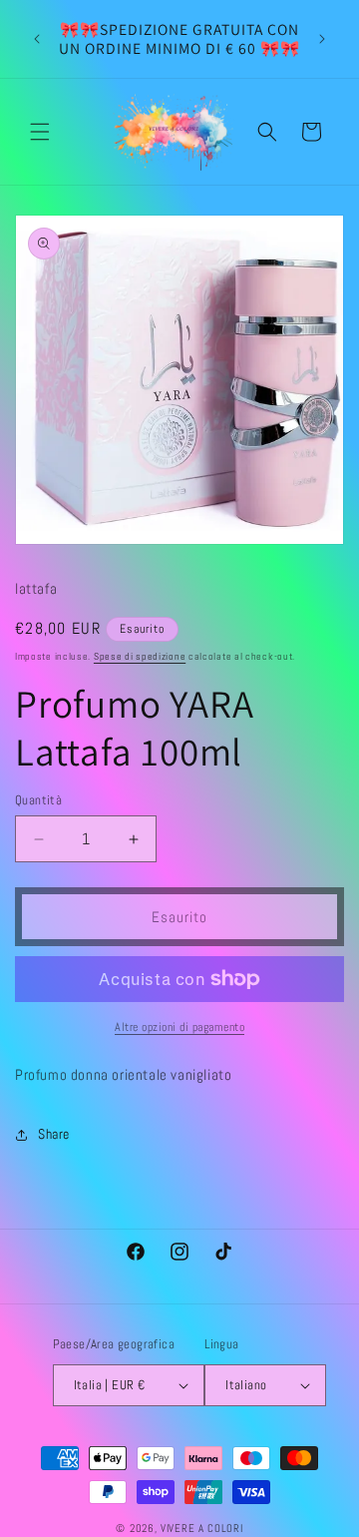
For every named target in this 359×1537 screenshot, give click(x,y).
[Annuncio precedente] (37, 39)
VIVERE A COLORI (202, 1528)
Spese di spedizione (139, 656)
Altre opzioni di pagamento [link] (179, 1027)
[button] (40, 132)
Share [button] (54, 1134)
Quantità (38, 799)
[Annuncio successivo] (322, 39)
